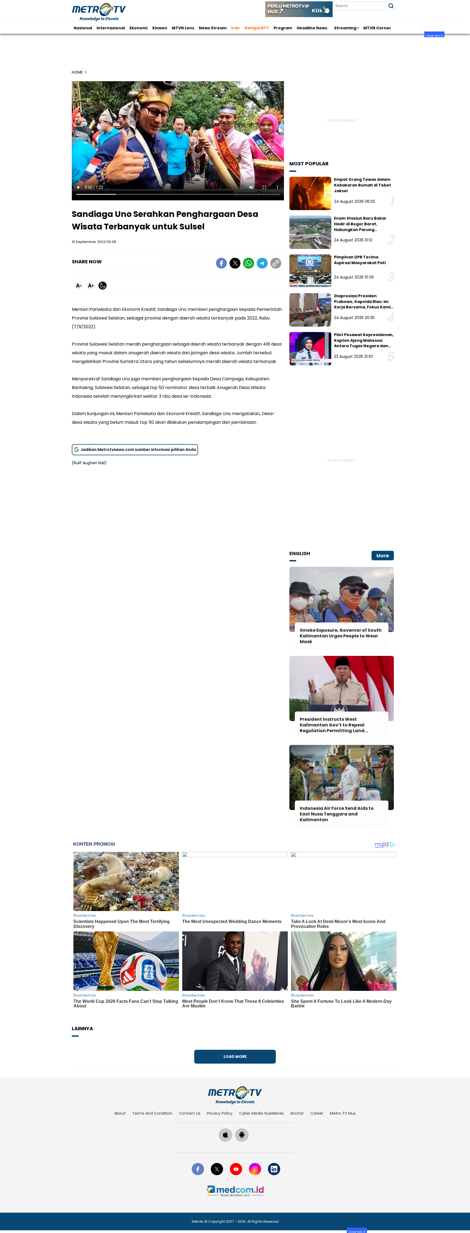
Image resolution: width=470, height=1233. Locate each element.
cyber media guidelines (261, 1113)
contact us (189, 1113)
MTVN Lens (183, 28)
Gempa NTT (256, 28)
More (382, 555)
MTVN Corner (377, 28)
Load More (235, 1056)
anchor (297, 1113)
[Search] (391, 6)
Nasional (83, 28)
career (316, 1113)
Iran (235, 28)
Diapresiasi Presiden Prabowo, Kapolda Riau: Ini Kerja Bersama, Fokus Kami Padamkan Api (362, 304)
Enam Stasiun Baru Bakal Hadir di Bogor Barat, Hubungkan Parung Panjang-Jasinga (360, 227)
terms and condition (152, 1113)
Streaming (345, 28)
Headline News (312, 28)
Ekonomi (138, 28)
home (77, 72)
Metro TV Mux (343, 1113)
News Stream (213, 28)
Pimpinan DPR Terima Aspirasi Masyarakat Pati (360, 259)
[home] (235, 1095)
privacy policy (220, 1113)
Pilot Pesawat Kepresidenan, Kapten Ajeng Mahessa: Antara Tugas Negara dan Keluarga (364, 343)
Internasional (111, 28)
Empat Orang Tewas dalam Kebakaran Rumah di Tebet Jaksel (362, 185)
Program (283, 28)
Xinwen (159, 28)
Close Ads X (434, 35)
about (120, 1113)
